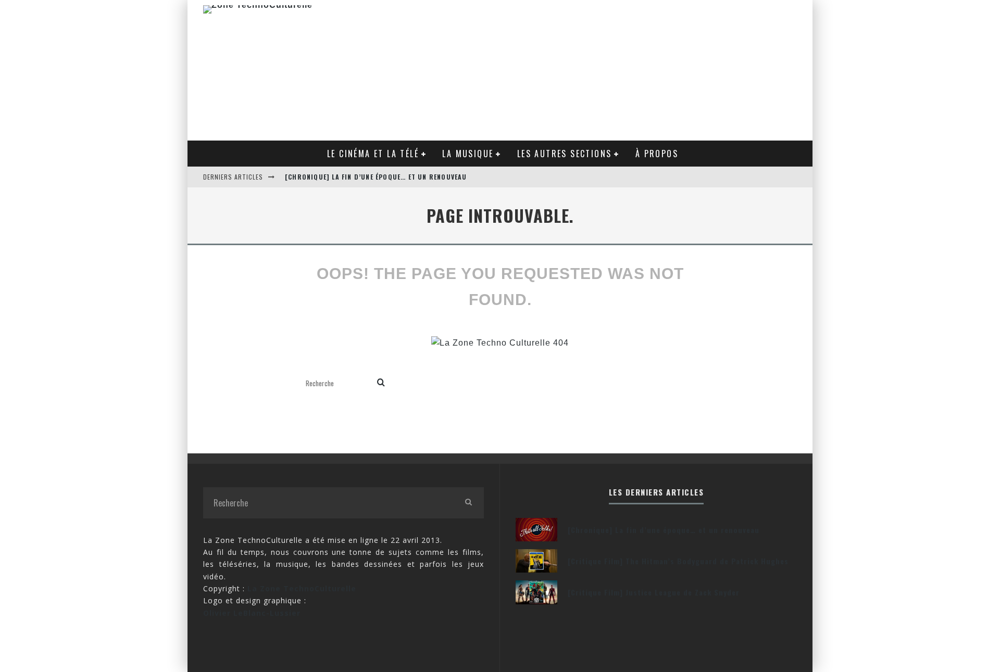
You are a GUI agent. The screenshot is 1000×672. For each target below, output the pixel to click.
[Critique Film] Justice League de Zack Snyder (654, 592)
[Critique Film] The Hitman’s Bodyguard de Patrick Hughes (678, 560)
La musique (467, 153)
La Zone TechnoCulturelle (301, 588)
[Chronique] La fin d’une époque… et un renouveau (376, 176)
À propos (656, 153)
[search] (381, 383)
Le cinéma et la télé (373, 153)
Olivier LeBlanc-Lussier (252, 613)
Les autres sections (564, 153)
